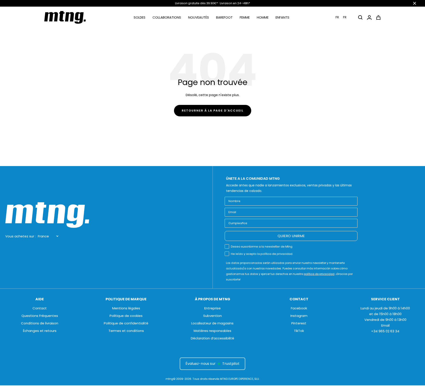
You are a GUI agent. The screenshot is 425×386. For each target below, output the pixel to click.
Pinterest (298, 323)
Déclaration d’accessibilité (212, 338)
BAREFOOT (224, 17)
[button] (344, 17)
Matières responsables (212, 330)
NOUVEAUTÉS (198, 17)
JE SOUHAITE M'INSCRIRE (106, 327)
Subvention (212, 315)
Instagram (298, 315)
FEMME (245, 17)
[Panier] (378, 17)
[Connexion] (369, 17)
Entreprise (212, 308)
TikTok (299, 330)
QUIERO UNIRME (291, 235)
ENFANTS (282, 17)
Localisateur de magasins (212, 323)
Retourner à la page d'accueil (212, 110)
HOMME (263, 17)
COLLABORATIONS (167, 17)
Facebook (299, 308)
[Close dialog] (145, 265)
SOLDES (139, 17)
